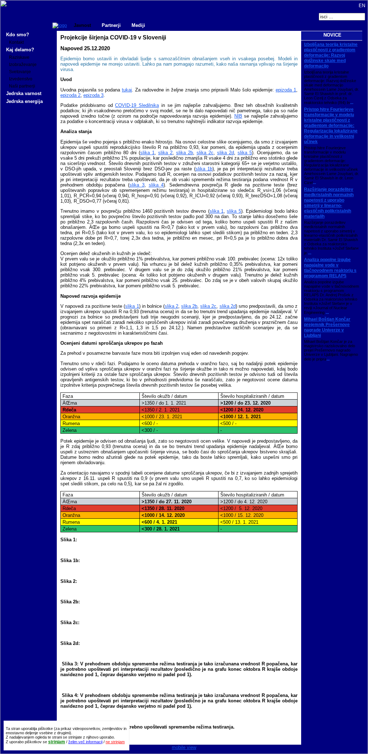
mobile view (184, 747)
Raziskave (19, 57)
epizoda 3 (93, 95)
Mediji (138, 25)
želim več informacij (85, 742)
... (351, 102)
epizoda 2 (70, 95)
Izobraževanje (23, 64)
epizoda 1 (286, 90)
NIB (238, 116)
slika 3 (136, 185)
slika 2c (205, 152)
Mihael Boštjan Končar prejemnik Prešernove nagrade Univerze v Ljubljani (327, 327)
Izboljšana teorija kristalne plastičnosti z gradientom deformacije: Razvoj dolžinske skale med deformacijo (331, 55)
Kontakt (16, 42)
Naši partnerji (22, 86)
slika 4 (156, 185)
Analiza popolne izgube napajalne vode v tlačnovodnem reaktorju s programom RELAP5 (330, 267)
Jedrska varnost (23, 93)
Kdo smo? (17, 34)
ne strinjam (115, 742)
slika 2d (225, 152)
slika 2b (184, 152)
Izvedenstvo (20, 78)
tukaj (127, 90)
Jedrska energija (24, 101)
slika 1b (204, 168)
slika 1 (147, 152)
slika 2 (165, 152)
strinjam (56, 741)
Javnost (82, 25)
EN (361, 5)
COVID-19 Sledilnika (137, 105)
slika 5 (245, 152)
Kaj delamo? (20, 49)
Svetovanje (20, 71)
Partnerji (111, 25)
